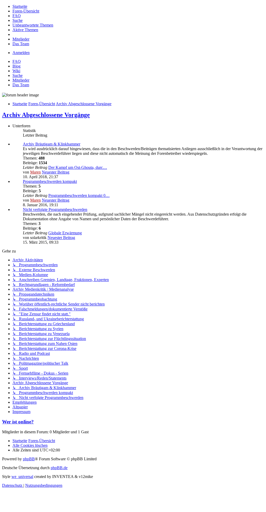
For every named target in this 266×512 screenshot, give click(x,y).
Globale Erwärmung (65, 233)
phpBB (29, 459)
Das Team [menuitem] (20, 85)
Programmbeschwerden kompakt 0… (79, 195)
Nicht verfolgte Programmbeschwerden (55, 209)
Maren (35, 172)
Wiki (16, 71)
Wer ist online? (18, 421)
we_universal (22, 476)
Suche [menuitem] (17, 75)
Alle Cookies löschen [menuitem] (30, 445)
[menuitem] (19, 6)
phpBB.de (59, 468)
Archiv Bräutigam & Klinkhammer (51, 144)
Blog (16, 66)
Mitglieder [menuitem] (20, 80)
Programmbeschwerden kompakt (50, 181)
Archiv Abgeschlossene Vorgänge (46, 114)
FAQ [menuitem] (16, 61)
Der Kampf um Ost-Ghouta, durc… (77, 167)
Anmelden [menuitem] (21, 52)
